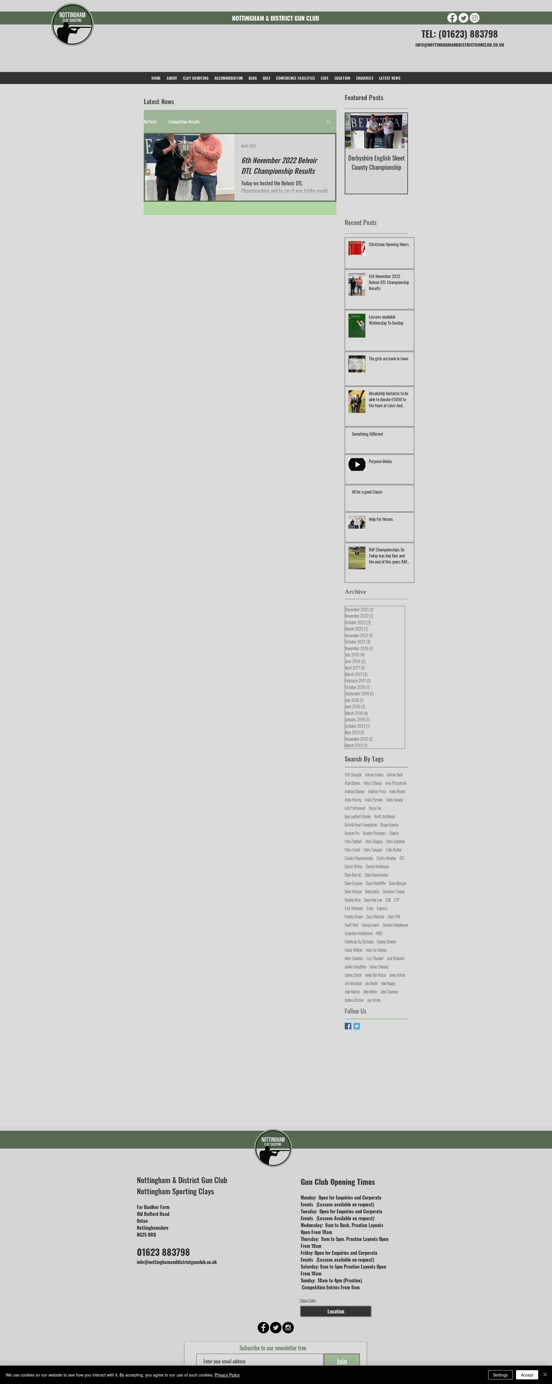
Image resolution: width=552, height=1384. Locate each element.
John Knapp (388, 983)
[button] (329, 122)
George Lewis (370, 924)
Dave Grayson (353, 883)
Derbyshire (372, 891)
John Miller (370, 991)
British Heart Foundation (361, 824)
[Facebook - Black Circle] (263, 1327)
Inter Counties (354, 958)
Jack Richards (396, 958)
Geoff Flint (351, 924)
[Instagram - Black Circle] (288, 1327)
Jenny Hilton (397, 974)
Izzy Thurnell (375, 958)
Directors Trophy (394, 891)
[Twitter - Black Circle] (275, 1327)
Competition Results (184, 121)
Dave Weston (353, 891)
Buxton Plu (352, 833)
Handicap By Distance (359, 941)
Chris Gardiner (395, 841)
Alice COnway (373, 782)
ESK (388, 899)
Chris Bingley (374, 841)
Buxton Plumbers (374, 833)
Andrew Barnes (355, 791)
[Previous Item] (354, 130)
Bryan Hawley (389, 824)
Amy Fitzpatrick (395, 782)
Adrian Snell (395, 774)
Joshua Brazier (354, 999)
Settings (500, 1375)
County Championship (359, 858)
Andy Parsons (374, 799)
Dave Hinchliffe (376, 883)
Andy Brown (397, 791)
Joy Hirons (374, 999)
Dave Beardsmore (376, 874)
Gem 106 (394, 916)
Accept (527, 1375)
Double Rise (353, 899)
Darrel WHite (353, 866)
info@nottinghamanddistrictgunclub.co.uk (177, 1262)
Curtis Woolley (386, 858)
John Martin (352, 991)
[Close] (545, 1374)
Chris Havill (352, 849)
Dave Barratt (353, 874)
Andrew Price (377, 791)
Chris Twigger (373, 849)
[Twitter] (463, 18)
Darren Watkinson (377, 866)
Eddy (370, 908)
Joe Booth (371, 983)
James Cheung (378, 966)
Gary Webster (375, 916)
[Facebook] (452, 18)
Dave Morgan (397, 883)
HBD (379, 933)
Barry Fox (375, 808)
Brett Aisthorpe (384, 816)
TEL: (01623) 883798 (459, 33)
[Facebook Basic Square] (348, 1026)
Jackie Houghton (355, 966)
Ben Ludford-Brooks (358, 816)
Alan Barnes (352, 782)
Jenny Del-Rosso (375, 974)
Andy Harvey (353, 799)
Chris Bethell (353, 841)
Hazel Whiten (353, 949)
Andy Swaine (394, 799)
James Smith (353, 974)
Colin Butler (394, 849)
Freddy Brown (354, 916)
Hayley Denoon (386, 941)
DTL (402, 858)
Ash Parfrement (355, 808)
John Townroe (389, 991)
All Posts (150, 121)
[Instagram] (475, 18)
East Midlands (354, 908)
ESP (397, 899)
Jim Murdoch (353, 983)
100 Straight (353, 774)
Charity (394, 833)
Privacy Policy (308, 1300)
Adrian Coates (374, 774)
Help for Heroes (376, 949)
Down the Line (373, 899)
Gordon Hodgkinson (395, 924)
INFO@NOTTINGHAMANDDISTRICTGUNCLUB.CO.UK (459, 44)
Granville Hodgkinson (358, 933)
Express (382, 908)
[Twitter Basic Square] (356, 1026)
